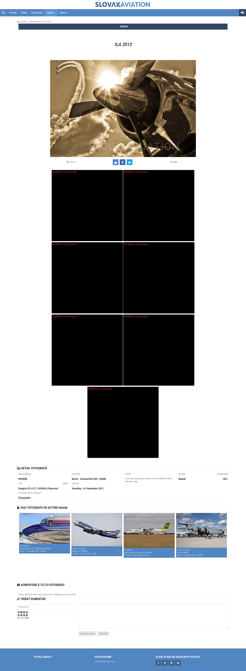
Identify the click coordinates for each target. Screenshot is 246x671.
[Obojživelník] (158, 350)
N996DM (22, 478)
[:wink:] (27, 612)
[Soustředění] (123, 422)
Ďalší (172, 162)
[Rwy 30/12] (149, 530)
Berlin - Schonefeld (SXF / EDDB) (89, 478)
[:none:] (19, 615)
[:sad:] (24, 615)
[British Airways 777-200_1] (87, 278)
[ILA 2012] (158, 278)
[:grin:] (24, 612)
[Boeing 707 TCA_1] (87, 205)
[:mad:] (21, 615)
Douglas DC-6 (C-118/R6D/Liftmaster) (38, 488)
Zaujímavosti (35, 21)
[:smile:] (19, 612)
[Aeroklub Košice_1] (158, 205)
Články (24, 12)
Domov (23, 21)
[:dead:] (27, 615)
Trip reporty (37, 12)
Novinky (13, 12)
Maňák (182, 478)
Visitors (62, 12)
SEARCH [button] (123, 26)
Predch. (72, 162)
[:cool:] (21, 612)
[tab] (123, 27)
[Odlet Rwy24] (96, 529)
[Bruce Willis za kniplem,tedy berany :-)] (87, 350)
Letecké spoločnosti (105, 661)
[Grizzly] (201, 530)
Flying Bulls (24, 497)
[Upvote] (116, 162)
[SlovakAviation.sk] (123, 4)
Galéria (50, 12)
